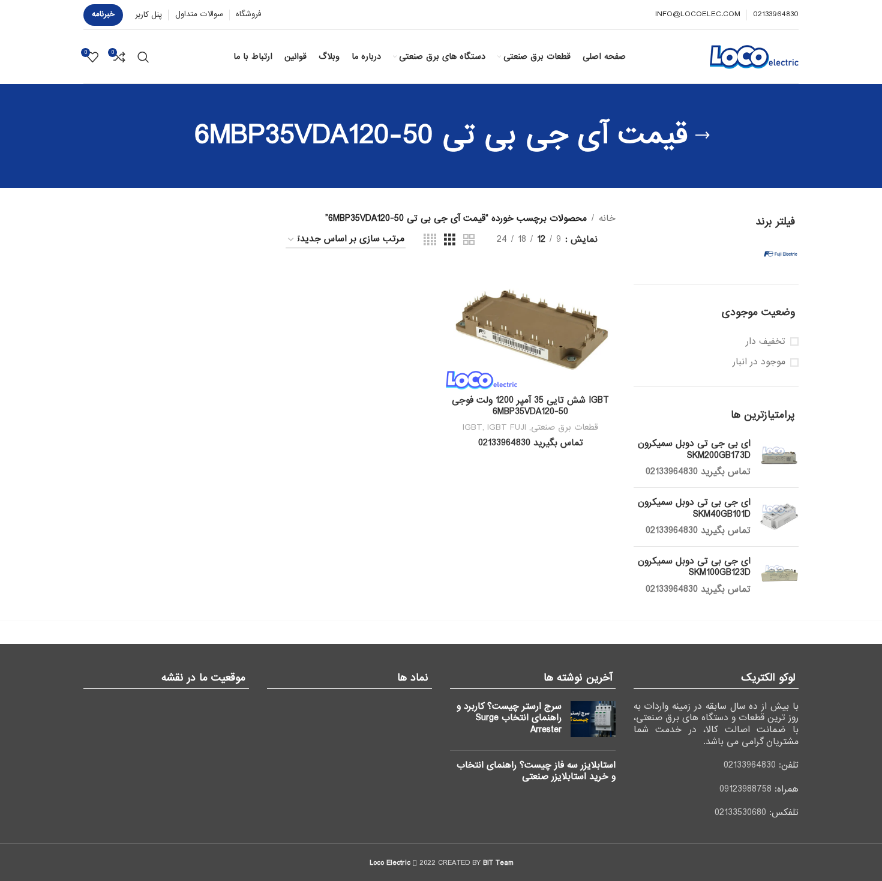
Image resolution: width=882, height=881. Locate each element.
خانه (607, 218)
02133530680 (740, 812)
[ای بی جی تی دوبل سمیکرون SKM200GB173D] (779, 458)
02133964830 (750, 765)
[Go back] (703, 136)
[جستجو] (143, 57)
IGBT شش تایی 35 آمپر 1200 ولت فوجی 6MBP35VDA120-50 (530, 406)
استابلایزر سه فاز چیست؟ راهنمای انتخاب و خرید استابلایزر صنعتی (536, 771)
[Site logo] (754, 56)
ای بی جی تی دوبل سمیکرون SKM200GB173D (694, 450)
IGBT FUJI (506, 427)
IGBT (472, 427)
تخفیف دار (765, 342)
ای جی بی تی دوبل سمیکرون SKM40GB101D (694, 508)
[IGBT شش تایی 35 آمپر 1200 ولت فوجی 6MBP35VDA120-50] (530, 327)
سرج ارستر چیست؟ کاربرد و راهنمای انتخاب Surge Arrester (509, 718)
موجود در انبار (759, 362)
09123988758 (745, 789)
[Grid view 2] (469, 240)
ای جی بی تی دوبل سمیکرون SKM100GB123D (694, 567)
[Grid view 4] (430, 240)
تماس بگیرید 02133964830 (698, 472)
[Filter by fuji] (760, 254)
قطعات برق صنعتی (564, 427)
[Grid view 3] (449, 240)
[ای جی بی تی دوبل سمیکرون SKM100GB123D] (779, 576)
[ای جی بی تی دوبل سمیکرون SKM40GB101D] (779, 517)
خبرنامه (103, 14)
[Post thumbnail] (593, 721)
